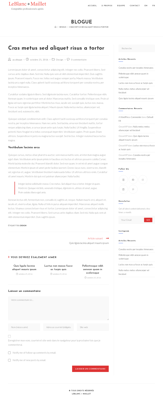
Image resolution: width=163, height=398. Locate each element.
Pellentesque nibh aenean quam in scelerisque (92, 269)
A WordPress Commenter (130, 117)
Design (59, 59)
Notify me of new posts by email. (29, 360)
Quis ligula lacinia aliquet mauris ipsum (24, 268)
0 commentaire (79, 59)
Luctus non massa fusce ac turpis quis (58, 268)
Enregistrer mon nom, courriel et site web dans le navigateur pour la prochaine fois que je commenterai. (54, 342)
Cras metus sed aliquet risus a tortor (88, 27)
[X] (123, 179)
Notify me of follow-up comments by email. (34, 352)
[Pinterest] (133, 189)
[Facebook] (133, 179)
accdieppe (17, 59)
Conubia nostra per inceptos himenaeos (136, 67)
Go (148, 220)
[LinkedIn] (123, 189)
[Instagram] (142, 179)
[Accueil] (56, 27)
